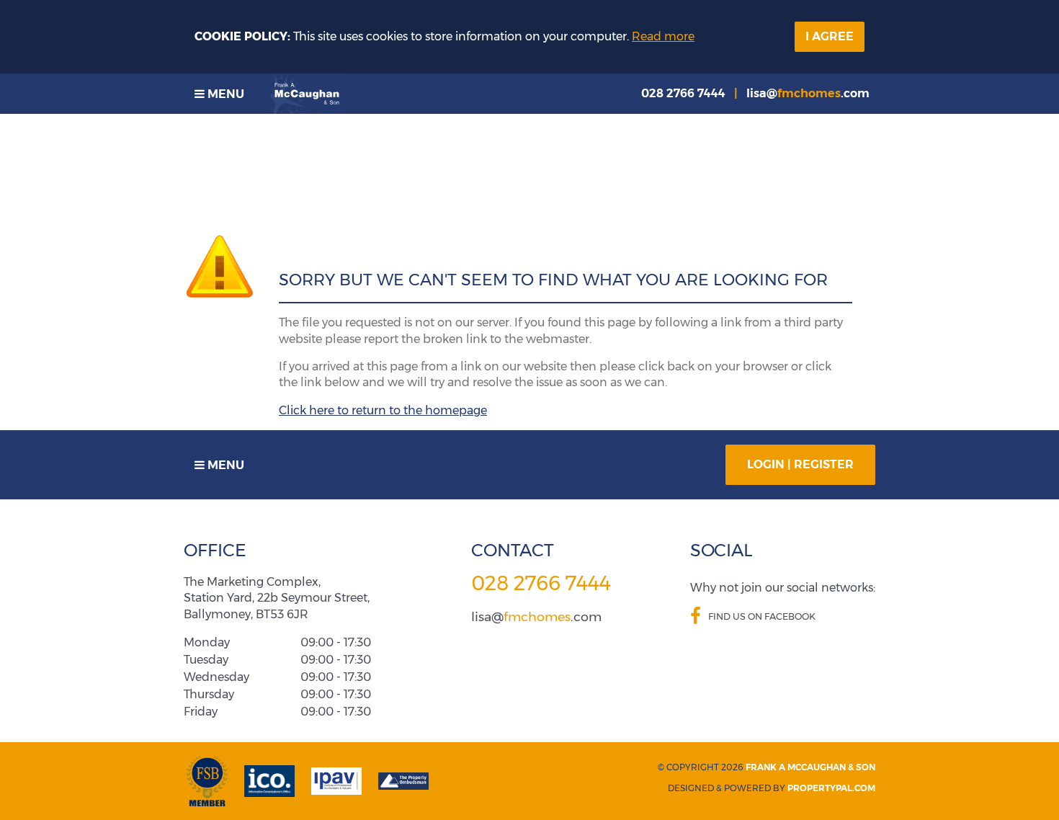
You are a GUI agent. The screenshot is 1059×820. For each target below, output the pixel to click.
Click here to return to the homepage (383, 410)
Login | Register (800, 464)
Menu (224, 94)
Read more (663, 36)
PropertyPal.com (831, 788)
